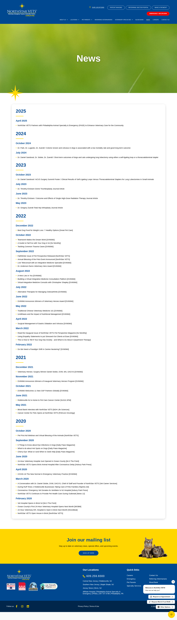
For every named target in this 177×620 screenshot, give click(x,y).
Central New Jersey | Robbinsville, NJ (97, 581)
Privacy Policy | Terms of (87, 606)
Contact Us (165, 19)
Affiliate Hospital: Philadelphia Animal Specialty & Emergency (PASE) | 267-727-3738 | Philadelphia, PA (103, 593)
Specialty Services (134, 586)
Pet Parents (86, 19)
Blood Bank (140, 19)
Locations (73, 19)
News (148, 19)
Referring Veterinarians (103, 19)
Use (97, 606)
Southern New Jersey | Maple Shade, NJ (98, 584)
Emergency (131, 579)
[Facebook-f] (16, 606)
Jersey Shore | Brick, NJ (92, 588)
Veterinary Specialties (123, 19)
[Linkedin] (27, 606)
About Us (63, 19)
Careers (156, 19)
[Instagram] (22, 606)
